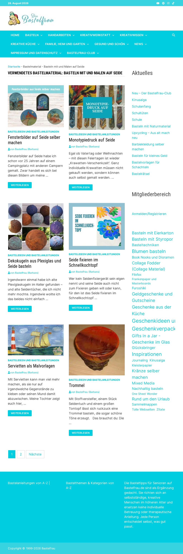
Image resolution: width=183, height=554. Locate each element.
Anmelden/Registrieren (149, 214)
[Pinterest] (163, 3)
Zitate (161, 409)
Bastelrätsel (141, 174)
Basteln (32, 35)
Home (15, 35)
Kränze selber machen (146, 374)
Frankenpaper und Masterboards (144, 281)
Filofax (136, 274)
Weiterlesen (21, 185)
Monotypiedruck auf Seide (92, 140)
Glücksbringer (143, 348)
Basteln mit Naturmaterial (151, 126)
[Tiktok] (173, 3)
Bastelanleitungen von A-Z (28, 483)
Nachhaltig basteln (147, 388)
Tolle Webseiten (143, 409)
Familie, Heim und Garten (65, 44)
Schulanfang (141, 106)
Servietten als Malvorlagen (31, 366)
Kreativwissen (131, 35)
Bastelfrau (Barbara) (27, 149)
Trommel (77, 385)
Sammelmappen (144, 404)
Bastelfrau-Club (81, 53)
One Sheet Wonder (144, 394)
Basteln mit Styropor (152, 239)
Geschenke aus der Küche (151, 310)
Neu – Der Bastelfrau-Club (151, 93)
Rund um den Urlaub (151, 399)
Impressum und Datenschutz (34, 53)
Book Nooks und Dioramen (153, 257)
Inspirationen (147, 354)
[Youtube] (158, 3)
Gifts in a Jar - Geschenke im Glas (151, 339)
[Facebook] (154, 3)
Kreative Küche (23, 44)
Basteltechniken (145, 245)
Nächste (35, 454)
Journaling (140, 360)
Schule (137, 119)
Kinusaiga (139, 100)
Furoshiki (139, 288)
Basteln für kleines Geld (149, 156)
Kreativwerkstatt (95, 35)
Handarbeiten (59, 35)
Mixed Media (143, 383)
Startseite (14, 66)
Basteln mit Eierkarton (153, 232)
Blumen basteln (149, 251)
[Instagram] (168, 3)
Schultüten (140, 113)
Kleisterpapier (142, 365)
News (138, 44)
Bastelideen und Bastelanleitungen (33, 131)
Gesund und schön (110, 44)
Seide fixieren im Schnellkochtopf (83, 262)
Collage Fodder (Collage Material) (148, 265)
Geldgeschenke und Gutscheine (152, 297)
